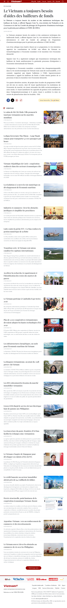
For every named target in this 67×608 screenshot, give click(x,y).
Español (49, 1)
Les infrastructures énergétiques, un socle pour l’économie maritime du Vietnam (21, 345)
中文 (53, 1)
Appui (63, 585)
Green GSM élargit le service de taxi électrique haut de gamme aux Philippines (22, 407)
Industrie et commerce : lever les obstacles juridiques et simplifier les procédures (21, 209)
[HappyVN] (56, 579)
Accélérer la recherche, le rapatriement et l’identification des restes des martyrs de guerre (20, 276)
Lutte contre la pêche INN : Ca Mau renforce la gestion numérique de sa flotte (22, 230)
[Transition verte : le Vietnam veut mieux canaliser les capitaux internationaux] (53, 253)
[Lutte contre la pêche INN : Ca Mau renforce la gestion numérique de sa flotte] (53, 234)
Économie (7, 6)
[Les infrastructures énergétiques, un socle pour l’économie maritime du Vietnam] (53, 348)
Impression (16, 100)
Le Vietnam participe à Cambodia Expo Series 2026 (22, 300)
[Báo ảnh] (45, 579)
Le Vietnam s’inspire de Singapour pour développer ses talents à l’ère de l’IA (20, 455)
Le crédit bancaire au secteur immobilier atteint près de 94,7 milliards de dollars (20, 478)
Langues (34, 588)
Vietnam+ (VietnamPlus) (17, 1)
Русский (58, 1)
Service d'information (47, 588)
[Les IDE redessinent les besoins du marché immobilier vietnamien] (53, 388)
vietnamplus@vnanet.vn (41, 598)
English (39, 1)
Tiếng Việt (33, 1)
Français (44, 1)
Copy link (21, 100)
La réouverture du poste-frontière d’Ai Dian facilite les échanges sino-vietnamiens (21, 432)
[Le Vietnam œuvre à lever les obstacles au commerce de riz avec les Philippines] (53, 549)
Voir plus (10, 108)
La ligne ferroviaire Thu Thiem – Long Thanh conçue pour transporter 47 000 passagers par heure (22, 139)
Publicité (57, 588)
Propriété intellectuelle (37, 585)
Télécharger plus (33, 568)
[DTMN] (33, 579)
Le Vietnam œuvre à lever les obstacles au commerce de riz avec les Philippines (20, 545)
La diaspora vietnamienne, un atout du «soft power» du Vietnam (21, 363)
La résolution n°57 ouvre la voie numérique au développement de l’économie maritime (22, 186)
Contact (63, 588)
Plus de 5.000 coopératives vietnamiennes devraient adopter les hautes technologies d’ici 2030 (22, 322)
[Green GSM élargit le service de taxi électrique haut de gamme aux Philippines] (53, 411)
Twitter (12, 100)
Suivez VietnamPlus (45, 100)
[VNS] (10, 579)
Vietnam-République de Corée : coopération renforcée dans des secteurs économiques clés (22, 165)
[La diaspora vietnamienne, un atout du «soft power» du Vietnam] (53, 367)
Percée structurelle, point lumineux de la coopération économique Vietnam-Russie (20, 499)
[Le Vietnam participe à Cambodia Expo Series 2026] (53, 304)
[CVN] (22, 579)
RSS (59, 585)
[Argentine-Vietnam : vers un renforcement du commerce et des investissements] (53, 526)
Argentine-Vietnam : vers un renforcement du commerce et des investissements (22, 522)
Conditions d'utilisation (51, 585)
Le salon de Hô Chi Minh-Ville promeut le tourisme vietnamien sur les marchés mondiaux (20, 115)
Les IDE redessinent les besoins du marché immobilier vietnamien (21, 384)
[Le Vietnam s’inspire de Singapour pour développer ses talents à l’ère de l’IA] (53, 459)
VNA (39, 588)
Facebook (8, 100)
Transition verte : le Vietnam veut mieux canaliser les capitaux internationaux (20, 249)
